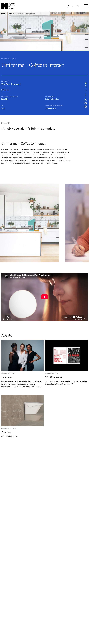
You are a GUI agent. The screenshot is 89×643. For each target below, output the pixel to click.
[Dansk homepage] (8, 6)
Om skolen (11, 13)
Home (3, 13)
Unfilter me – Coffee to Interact (26, 13)
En (72, 6)
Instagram (5, 90)
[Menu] (86, 6)
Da (69, 6)
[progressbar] (78, 319)
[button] (3, 319)
